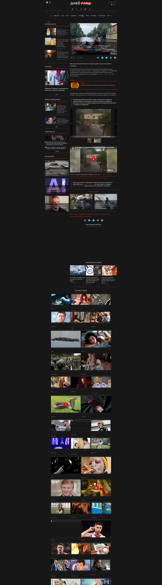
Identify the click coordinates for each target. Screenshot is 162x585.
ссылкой (109, 74)
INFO (108, 15)
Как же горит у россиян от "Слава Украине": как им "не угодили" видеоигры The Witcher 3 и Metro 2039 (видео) (62, 55)
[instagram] (72, 9)
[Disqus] (93, 244)
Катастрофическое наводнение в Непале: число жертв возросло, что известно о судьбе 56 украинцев (56, 172)
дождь (75, 214)
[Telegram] (81, 9)
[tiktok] (76, 9)
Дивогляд (101, 74)
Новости (56, 15)
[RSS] (89, 9)
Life (62, 15)
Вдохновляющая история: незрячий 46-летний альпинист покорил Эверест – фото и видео (105, 204)
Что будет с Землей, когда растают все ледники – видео (77, 279)
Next (110, 16)
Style (67, 15)
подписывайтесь (88, 184)
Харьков (88, 206)
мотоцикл (102, 214)
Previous (51, 16)
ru (112, 2)
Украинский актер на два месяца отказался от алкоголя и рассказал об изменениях (56, 207)
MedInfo (73, 15)
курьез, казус (88, 216)
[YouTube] (85, 9)
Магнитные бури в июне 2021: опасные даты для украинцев (98, 85)
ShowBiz (93, 15)
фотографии (74, 216)
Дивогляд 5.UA (78, 186)
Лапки (80, 15)
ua (109, 2)
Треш (87, 15)
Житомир (75, 51)
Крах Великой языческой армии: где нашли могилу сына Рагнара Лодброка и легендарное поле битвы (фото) (56, 143)
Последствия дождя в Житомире (78, 136)
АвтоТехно (101, 15)
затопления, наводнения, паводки (88, 214)
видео (108, 214)
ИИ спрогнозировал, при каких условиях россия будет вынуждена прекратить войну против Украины (56, 189)
